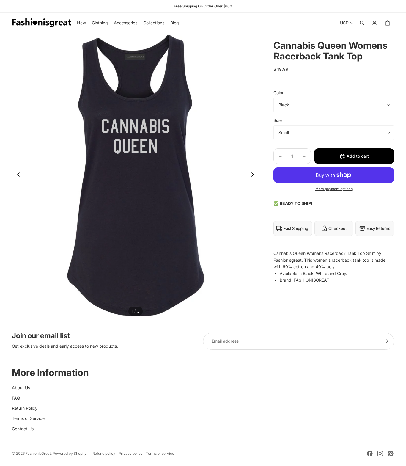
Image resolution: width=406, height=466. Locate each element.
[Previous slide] (17, 175)
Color (278, 92)
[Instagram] (380, 453)
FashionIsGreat (38, 453)
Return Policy (24, 408)
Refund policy (103, 453)
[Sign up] (385, 341)
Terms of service (160, 453)
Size (277, 120)
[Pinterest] (390, 453)
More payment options (334, 189)
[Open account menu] (374, 22)
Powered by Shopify (69, 453)
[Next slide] (254, 175)
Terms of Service (28, 418)
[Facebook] (369, 453)
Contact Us (23, 428)
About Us (21, 387)
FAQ (16, 398)
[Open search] (362, 22)
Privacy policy (131, 453)
